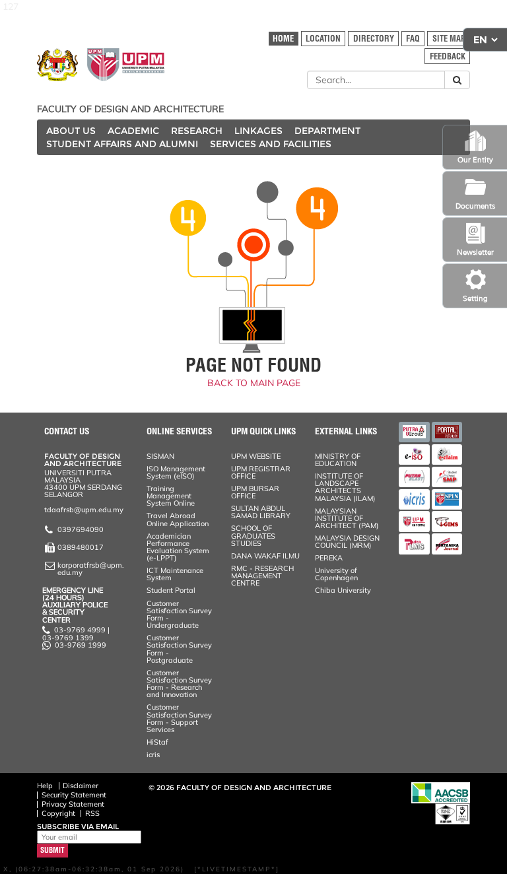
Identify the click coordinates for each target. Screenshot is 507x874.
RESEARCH (196, 131)
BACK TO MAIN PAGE (253, 383)
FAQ (413, 39)
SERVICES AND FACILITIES (270, 144)
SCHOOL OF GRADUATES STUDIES (253, 535)
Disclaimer (80, 785)
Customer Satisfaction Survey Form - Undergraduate (179, 614)
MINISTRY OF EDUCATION (337, 460)
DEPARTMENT (327, 131)
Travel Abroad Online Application (178, 519)
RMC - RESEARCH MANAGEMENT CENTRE (262, 576)
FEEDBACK (447, 56)
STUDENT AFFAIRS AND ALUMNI (122, 144)
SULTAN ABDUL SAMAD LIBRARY (260, 512)
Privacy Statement (73, 804)
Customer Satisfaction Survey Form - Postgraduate (179, 649)
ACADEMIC (133, 131)
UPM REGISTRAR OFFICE (260, 472)
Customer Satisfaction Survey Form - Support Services (179, 718)
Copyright (58, 813)
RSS (92, 813)
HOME (283, 39)
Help (45, 785)
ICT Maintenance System (175, 574)
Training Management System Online (171, 496)
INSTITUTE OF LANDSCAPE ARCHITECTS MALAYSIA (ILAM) (345, 487)
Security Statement (74, 794)
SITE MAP (448, 39)
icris (153, 754)
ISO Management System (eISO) (176, 472)
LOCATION (323, 39)
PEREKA (329, 557)
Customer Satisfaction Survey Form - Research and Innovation (179, 684)
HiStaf (157, 742)
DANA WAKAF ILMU (265, 555)
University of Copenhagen (336, 574)
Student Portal (171, 590)
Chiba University (343, 590)
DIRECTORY (373, 39)
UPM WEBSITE (256, 456)
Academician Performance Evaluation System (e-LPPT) (178, 547)
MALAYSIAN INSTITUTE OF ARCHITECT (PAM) (347, 518)
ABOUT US (71, 131)
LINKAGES (258, 131)
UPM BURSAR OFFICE (255, 492)
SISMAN (160, 456)
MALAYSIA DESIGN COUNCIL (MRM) (347, 541)
